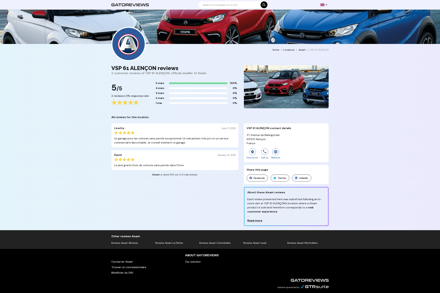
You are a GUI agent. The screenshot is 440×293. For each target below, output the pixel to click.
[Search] (264, 4)
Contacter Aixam (122, 261)
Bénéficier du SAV (122, 272)
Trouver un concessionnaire (128, 267)
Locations (289, 49)
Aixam (302, 49)
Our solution (193, 261)
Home (276, 49)
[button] (324, 4)
